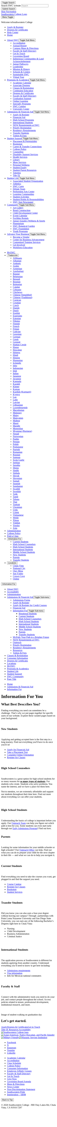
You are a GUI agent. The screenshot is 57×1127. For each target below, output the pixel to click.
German (16, 337)
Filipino (16, 321)
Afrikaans (17, 258)
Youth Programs (20, 231)
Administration (14, 530)
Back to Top (7, 1100)
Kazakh (16, 384)
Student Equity (20, 167)
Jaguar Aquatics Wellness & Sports (29, 221)
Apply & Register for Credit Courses (30, 605)
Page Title (11, 679)
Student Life (12, 178)
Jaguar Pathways (20, 64)
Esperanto (17, 316)
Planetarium (18, 223)
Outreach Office (26, 850)
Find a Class (12, 536)
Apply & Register (21, 114)
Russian (16, 454)
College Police (19, 149)
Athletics (17, 183)
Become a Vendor (21, 237)
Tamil (15, 496)
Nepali (16, 434)
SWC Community (15, 676)
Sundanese (18, 486)
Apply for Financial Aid (18, 749)
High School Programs (23, 120)
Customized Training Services (26, 242)
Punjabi (16, 449)
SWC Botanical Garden (24, 226)
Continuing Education (23, 90)
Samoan (16, 457)
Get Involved (19, 245)
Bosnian (16, 281)
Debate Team (19, 189)
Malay (16, 415)
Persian (16, 441)
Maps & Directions (16, 1084)
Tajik (15, 494)
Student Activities (21, 197)
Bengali (16, 279)
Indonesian (18, 368)
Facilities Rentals (20, 218)
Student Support (14, 138)
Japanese (17, 376)
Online (16, 579)
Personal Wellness (21, 165)
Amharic (17, 263)
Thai (15, 502)
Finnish (16, 323)
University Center (21, 109)
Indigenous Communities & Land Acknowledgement (28, 60)
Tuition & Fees (20, 135)
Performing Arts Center (23, 191)
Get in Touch (34, 1027)
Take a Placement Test (17, 752)
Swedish (17, 491)
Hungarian (18, 360)
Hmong (16, 357)
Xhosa (16, 520)
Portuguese (18, 447)
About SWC (13, 40)
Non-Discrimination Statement (21, 1089)
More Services (19, 162)
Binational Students (28, 613)
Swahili (16, 489)
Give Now (12, 1079)
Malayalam (18, 418)
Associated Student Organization (28, 181)
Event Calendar (20, 215)
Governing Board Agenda (19, 1081)
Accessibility (13, 592)
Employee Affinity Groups (19, 1071)
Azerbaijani (18, 271)
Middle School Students (24, 552)
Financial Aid (19, 117)
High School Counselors (24, 544)
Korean (16, 389)
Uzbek (16, 512)
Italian (16, 373)
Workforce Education (23, 247)
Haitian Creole (19, 344)
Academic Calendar (22, 83)
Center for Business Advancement (28, 239)
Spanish (16, 483)
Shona (16, 468)
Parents (16, 557)
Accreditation (19, 43)
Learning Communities (23, 194)
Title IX (16, 175)
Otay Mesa (18, 571)
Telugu (16, 499)
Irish (15, 371)
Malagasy (17, 413)
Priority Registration (22, 128)
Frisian (16, 329)
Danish (16, 308)
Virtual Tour (18, 77)
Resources (17, 650)
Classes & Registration (23, 88)
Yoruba (16, 525)
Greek (16, 339)
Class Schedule (14, 1063)
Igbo (15, 365)
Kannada (17, 381)
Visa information (14, 973)
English (16, 313)
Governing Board (21, 56)
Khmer (16, 386)
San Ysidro (18, 573)
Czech (16, 305)
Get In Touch (19, 53)
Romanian (17, 452)
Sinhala (16, 473)
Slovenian (17, 478)
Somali (16, 481)
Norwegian (18, 436)
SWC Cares (18, 186)
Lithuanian (18, 405)
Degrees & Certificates (23, 93)
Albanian (17, 261)
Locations (12, 563)
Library (16, 159)
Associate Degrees (21, 85)
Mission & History (21, 69)
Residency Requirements (24, 130)
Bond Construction (21, 210)
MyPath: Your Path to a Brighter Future (31, 637)
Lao (15, 397)
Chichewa (17, 292)
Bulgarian (17, 284)
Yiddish (16, 523)
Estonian (17, 318)
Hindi (15, 355)
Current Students (20, 541)
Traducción (13, 255)
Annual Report (20, 45)
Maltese (16, 420)
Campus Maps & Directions (26, 48)
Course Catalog (14, 884)
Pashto (16, 439)
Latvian (16, 402)
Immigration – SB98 (16, 1094)
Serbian (16, 462)
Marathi (16, 426)
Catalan (16, 287)
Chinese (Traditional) (22, 297)
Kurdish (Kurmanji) (22, 392)
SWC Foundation (21, 228)
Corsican (17, 300)
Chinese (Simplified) (22, 295)
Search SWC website (11, 5)
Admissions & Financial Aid (20, 112)
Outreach (17, 642)
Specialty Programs (22, 104)
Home (10, 684)
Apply (4, 1027)
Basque (16, 274)
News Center (13, 1086)
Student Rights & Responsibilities (28, 199)
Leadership (18, 66)
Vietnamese (18, 515)
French (16, 326)
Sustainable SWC (21, 74)
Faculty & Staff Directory (24, 51)
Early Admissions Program (25, 828)
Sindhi (16, 470)
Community (12, 205)
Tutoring (17, 173)
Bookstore (17, 144)
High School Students (23, 547)
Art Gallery (18, 207)
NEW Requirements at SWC (26, 125)
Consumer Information (17, 658)
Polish (16, 444)
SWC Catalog (19, 106)
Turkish (16, 504)
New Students (19, 555)
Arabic (16, 266)
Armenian (17, 268)
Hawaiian (17, 350)
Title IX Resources (10, 1029)
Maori (15, 423)
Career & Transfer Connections (27, 146)
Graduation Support (22, 98)
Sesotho (16, 465)
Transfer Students (21, 133)
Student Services (14, 892)
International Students (23, 122)
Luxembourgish (20, 407)
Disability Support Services (25, 154)
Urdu (15, 510)
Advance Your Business (18, 234)
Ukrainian (17, 507)
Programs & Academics (18, 80)
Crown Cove (19, 576)
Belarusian (18, 276)
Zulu (15, 528)
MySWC (11, 252)
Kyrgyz (16, 394)
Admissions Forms (21, 600)
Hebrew (16, 352)
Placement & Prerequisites (25, 141)
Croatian (17, 302)
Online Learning (20, 101)
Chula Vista (18, 565)
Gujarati (16, 342)
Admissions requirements (18, 970)
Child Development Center (25, 213)
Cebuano (17, 289)
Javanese (17, 378)
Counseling (18, 152)
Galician (17, 331)
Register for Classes (16, 757)
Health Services (20, 157)
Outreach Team (19, 823)
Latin (15, 399)
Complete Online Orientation (20, 755)
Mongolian (18, 428)
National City (19, 568)
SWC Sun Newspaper (23, 202)
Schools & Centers (21, 72)
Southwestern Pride (16, 1092)
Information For (14, 539)
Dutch (16, 310)
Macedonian (18, 410)
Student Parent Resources (24, 170)
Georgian (17, 334)
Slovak (16, 475)
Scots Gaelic (18, 460)
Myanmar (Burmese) (22, 431)
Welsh (16, 517)
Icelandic (17, 363)
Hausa (16, 347)
